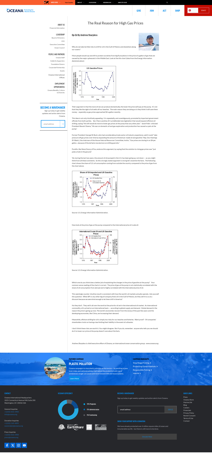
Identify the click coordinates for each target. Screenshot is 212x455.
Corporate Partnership (57, 67)
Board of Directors (58, 38)
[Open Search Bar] (167, 2)
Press (185, 397)
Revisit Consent (189, 415)
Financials (187, 410)
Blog (185, 405)
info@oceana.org (10, 414)
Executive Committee (57, 44)
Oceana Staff (60, 58)
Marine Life (187, 402)
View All (136, 373)
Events (62, 71)
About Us (61, 25)
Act (164, 10)
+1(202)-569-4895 (11, 423)
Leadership (60, 34)
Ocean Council (59, 48)
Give (139, 10)
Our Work (92, 2)
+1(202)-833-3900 (11, 412)
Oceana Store (188, 400)
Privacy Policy (188, 413)
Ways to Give (122, 2)
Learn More (74, 378)
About (79, 2)
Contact (186, 421)
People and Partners (56, 54)
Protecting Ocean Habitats (144, 366)
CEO (63, 41)
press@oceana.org (11, 437)
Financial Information (57, 28)
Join (152, 10)
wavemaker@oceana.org (13, 426)
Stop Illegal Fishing (141, 363)
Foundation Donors (58, 64)
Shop (177, 10)
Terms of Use (188, 418)
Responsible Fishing (141, 370)
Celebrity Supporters (57, 61)
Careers (186, 408)
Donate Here (147, 437)
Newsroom (107, 2)
